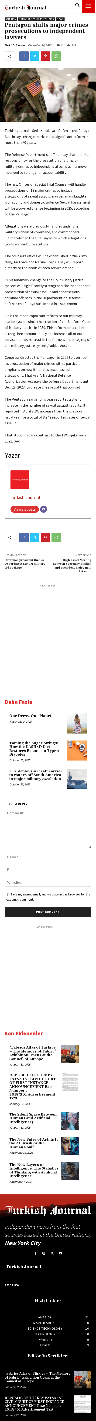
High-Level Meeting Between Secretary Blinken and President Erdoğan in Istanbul (72, 565)
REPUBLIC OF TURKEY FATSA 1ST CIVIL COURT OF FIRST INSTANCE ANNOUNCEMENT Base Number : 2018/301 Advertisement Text (32, 1086)
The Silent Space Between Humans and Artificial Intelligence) (33, 1118)
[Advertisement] (48, 636)
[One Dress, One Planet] (77, 723)
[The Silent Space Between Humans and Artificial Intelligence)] (70, 1121)
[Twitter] (34, 56)
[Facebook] (24, 56)
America (11, 19)
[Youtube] (60, 1253)
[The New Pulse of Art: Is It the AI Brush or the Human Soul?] (70, 1146)
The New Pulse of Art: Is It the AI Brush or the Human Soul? (33, 1143)
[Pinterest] (45, 56)
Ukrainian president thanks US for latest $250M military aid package (25, 564)
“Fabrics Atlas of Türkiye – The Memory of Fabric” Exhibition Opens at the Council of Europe (32, 1053)
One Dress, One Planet (30, 716)
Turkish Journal (15, 45)
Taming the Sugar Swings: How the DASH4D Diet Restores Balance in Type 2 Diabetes (34, 749)
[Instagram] (44, 1253)
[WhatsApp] (56, 56)
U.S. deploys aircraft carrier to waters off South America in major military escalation (35, 775)
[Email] (43, 509)
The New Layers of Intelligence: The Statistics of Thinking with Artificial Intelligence (33, 1171)
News (60, 19)
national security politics (36, 19)
